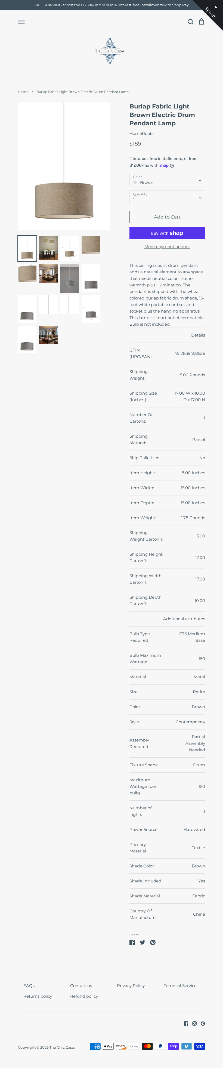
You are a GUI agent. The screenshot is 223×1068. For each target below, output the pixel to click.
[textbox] (167, 179)
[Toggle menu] (21, 21)
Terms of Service (180, 985)
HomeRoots (141, 133)
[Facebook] (184, 1023)
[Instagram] (192, 1023)
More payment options (167, 246)
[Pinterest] (201, 1023)
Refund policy (84, 996)
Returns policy (37, 996)
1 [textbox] (134, 199)
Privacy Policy (131, 985)
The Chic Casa (61, 1047)
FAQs (29, 985)
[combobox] (167, 180)
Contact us (81, 985)
